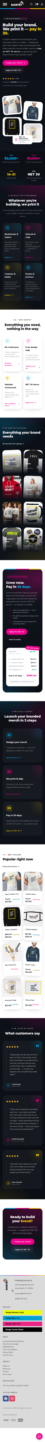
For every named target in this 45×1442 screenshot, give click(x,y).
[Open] (5, 4)
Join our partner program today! (15, 1385)
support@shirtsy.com (23, 1293)
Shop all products (10, 866)
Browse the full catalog (12, 444)
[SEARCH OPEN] (31, 4)
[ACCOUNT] (42, 4)
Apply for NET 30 (13, 70)
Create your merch (14, 63)
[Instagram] (12, 1398)
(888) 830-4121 (21, 1299)
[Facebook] (6, 1398)
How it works (15, 639)
